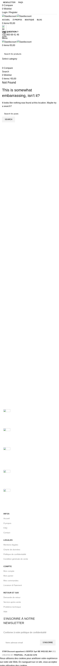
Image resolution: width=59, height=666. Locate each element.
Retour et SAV (11, 593)
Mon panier (8, 576)
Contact (6, 533)
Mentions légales (10, 545)
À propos (7, 523)
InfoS (6, 514)
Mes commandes (10, 580)
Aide (5, 611)
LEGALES (7, 540)
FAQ (5, 528)
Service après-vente (12, 602)
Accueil (6, 518)
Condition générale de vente (15, 559)
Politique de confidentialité (14, 554)
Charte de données (11, 549)
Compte (7, 566)
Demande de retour (11, 597)
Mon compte (8, 571)
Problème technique (12, 607)
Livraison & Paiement (12, 585)
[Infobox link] (29, 328)
